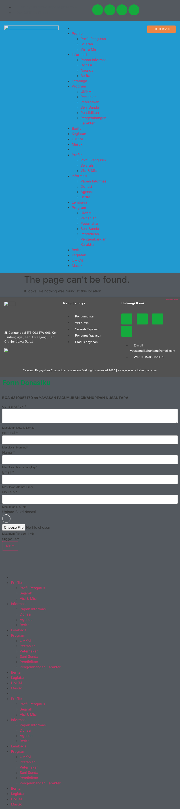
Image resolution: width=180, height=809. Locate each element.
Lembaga (79, 81)
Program (79, 86)
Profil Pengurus (93, 38)
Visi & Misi (89, 49)
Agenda (87, 70)
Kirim (10, 546)
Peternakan (90, 102)
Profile (77, 33)
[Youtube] (97, 9)
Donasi (86, 65)
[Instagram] (109, 9)
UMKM (86, 91)
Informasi (79, 54)
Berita (85, 75)
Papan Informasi (94, 60)
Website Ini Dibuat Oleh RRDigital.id (172, 299)
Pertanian (88, 97)
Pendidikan (90, 112)
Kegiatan (79, 133)
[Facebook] (121, 9)
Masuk (77, 144)
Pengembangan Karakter (40, 667)
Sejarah (87, 44)
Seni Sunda (90, 107)
